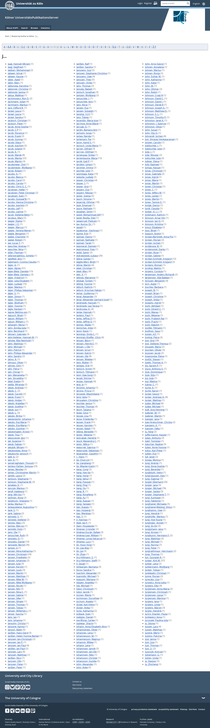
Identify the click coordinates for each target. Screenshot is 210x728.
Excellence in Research (127, 722)
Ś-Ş (114, 46)
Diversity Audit (10, 725)
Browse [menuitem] (34, 28)
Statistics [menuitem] (45, 28)
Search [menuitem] (24, 28)
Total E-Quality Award (13, 722)
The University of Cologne (23, 698)
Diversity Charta (29, 722)
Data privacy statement (82, 688)
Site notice (76, 685)
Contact (201, 709)
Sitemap (183, 709)
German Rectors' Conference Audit (51, 722)
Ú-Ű (128, 46)
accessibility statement (168, 709)
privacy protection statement (144, 709)
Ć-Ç (23, 46)
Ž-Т (154, 46)
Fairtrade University (147, 722)
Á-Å (9, 46)
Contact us (77, 682)
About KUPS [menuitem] (12, 28)
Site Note (193, 709)
